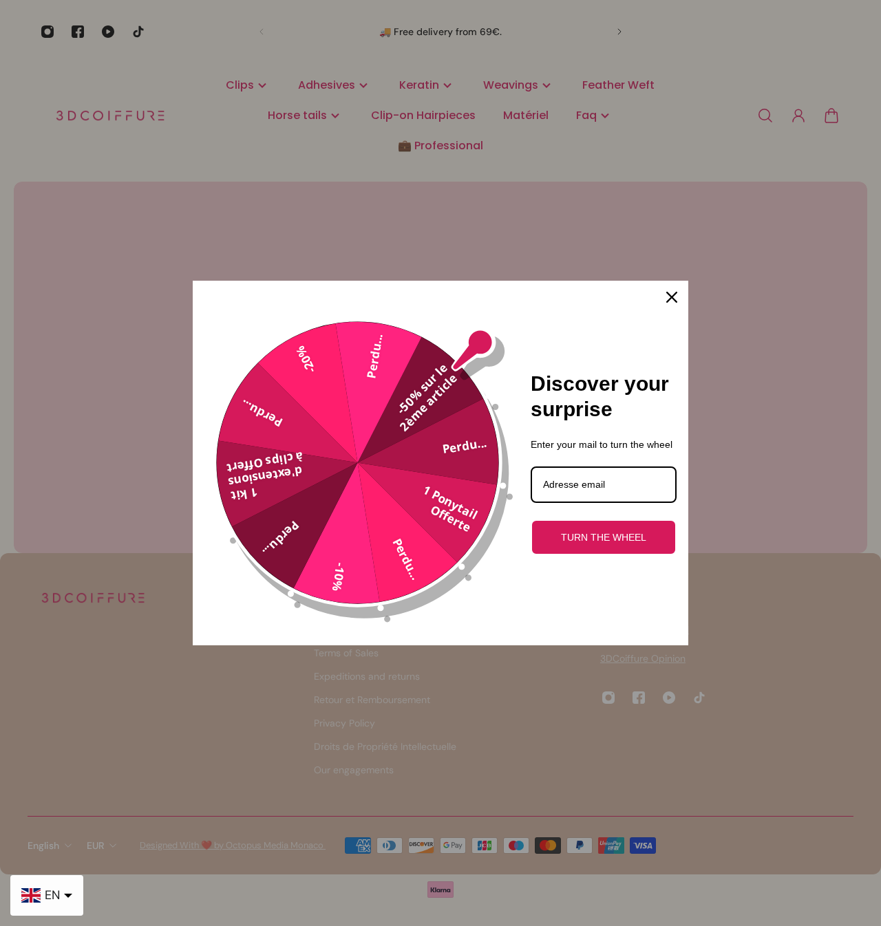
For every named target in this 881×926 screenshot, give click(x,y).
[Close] (671, 297)
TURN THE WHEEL (603, 537)
